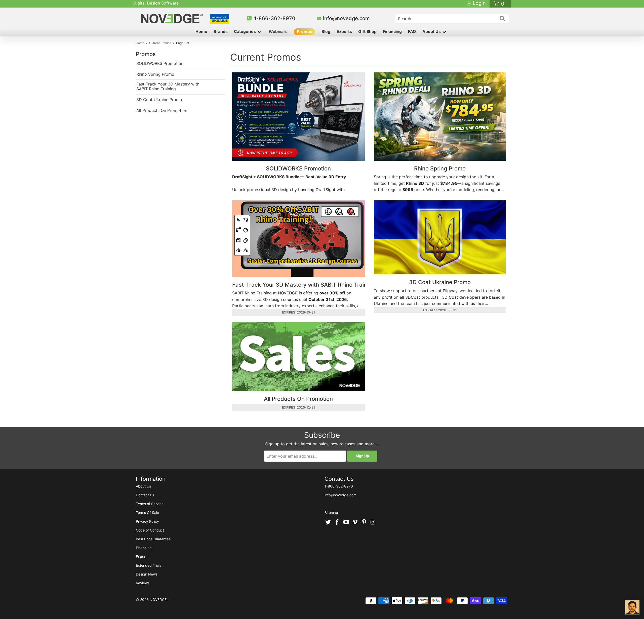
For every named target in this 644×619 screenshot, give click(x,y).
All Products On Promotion (161, 110)
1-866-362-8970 (274, 18)
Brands (221, 31)
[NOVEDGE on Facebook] (337, 522)
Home (201, 31)
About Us (432, 31)
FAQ (412, 31)
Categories (245, 31)
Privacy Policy (147, 521)
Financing (392, 31)
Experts (344, 31)
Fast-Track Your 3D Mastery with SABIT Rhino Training (167, 86)
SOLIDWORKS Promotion (159, 63)
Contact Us (145, 495)
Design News (146, 574)
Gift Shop (367, 31)
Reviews (142, 583)
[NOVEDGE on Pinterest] (364, 522)
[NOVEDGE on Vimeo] (355, 522)
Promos (304, 31)
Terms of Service (150, 504)
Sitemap (331, 512)
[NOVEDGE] (172, 18)
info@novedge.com (346, 18)
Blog (325, 31)
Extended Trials (148, 565)
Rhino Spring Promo (155, 74)
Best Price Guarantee (153, 539)
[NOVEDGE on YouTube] (346, 522)
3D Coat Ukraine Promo (159, 99)
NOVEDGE (158, 599)
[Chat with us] (632, 607)
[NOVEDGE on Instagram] (373, 522)
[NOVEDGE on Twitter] (328, 522)
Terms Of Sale (147, 512)
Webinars (278, 31)
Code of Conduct (150, 530)
